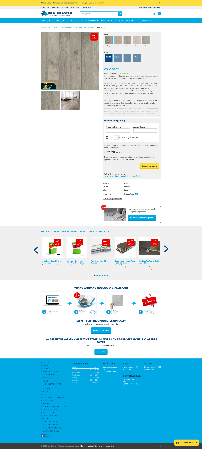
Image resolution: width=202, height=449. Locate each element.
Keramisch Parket (86, 27)
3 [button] (100, 275)
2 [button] (97, 275)
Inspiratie (119, 20)
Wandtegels (59, 20)
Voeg (111, 137)
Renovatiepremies (51, 431)
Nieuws (46, 403)
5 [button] (105, 275)
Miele (118, 46)
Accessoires (106, 20)
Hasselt (78, 7)
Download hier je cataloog (149, 7)
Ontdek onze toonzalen (50, 7)
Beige (137, 46)
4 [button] (102, 275)
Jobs (45, 394)
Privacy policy (87, 446)
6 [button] (107, 275)
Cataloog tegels (50, 416)
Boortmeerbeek (88, 7)
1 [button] (95, 275)
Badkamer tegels (50, 425)
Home (54, 27)
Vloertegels (45, 20)
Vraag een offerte (101, 330)
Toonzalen (48, 400)
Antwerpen (65, 7)
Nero (146, 46)
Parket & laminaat (89, 20)
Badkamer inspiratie (52, 428)
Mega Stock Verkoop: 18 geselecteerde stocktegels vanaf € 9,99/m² (72, 3)
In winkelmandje (149, 166)
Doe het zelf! (48, 419)
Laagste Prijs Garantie (53, 397)
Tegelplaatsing (50, 410)
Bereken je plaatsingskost (141, 217)
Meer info (101, 352)
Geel (72, 7)
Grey (108, 46)
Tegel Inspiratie (50, 422)
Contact (47, 388)
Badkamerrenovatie (150, 20)
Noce (127, 46)
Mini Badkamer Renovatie (54, 407)
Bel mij (46, 391)
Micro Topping (49, 413)
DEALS (129, 20)
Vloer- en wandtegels (68, 27)
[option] (53, 252)
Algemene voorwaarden (104, 446)
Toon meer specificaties (112, 199)
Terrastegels (74, 20)
